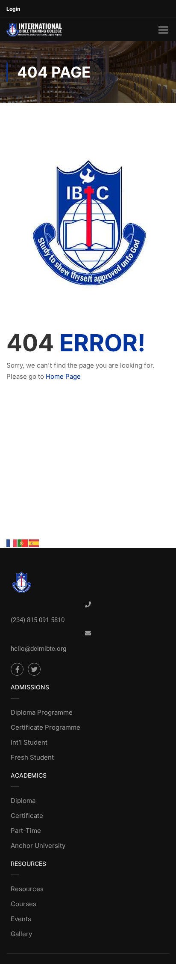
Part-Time (26, 830)
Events (21, 919)
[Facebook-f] (17, 669)
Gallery (21, 934)
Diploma (23, 800)
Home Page (63, 376)
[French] (12, 543)
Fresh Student (32, 757)
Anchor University (38, 845)
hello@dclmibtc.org (38, 649)
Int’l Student (29, 742)
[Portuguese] (23, 543)
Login (13, 9)
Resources (27, 889)
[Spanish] (34, 543)
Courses (23, 904)
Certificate (27, 815)
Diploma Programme (42, 712)
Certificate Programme (45, 727)
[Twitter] (34, 669)
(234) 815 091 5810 (38, 620)
